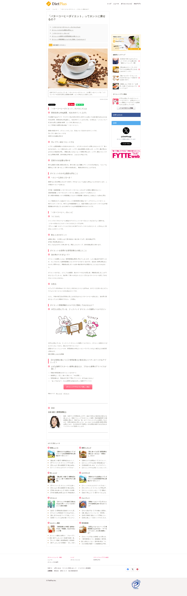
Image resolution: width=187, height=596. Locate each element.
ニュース (116, 3)
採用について (63, 571)
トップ (109, 3)
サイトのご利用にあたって (69, 568)
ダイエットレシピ (126, 3)
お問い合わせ (57, 568)
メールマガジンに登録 (126, 108)
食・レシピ (59, 393)
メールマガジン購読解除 (84, 568)
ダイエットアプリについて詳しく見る (78, 387)
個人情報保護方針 (73, 571)
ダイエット (66, 393)
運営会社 (56, 571)
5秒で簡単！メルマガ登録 (56, 354)
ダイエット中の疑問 (53, 562)
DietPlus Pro (97, 560)
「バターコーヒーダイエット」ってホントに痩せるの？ (74, 9)
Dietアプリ (137, 3)
